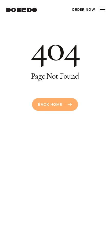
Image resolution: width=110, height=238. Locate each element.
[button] (102, 9)
